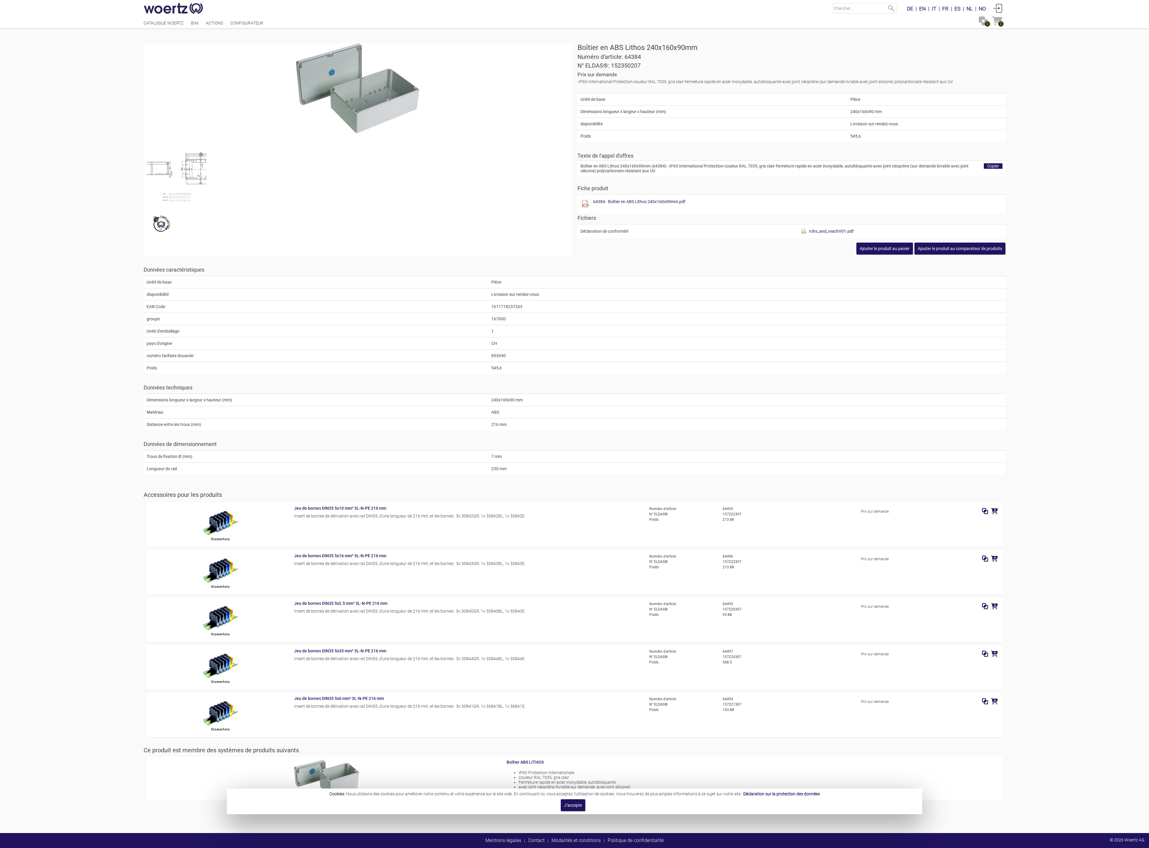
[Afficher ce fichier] (176, 172)
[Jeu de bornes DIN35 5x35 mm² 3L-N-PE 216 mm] (220, 684)
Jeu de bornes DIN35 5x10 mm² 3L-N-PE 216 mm (340, 508)
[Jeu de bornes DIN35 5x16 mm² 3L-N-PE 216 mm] (220, 589)
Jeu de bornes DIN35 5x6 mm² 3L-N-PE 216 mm (339, 698)
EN (922, 9)
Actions (214, 23)
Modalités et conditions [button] (576, 840)
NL (969, 9)
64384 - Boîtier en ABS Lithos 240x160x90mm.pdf (639, 201)
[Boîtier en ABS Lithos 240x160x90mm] (358, 88)
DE (910, 9)
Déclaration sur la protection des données (781, 793)
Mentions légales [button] (503, 840)
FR (945, 9)
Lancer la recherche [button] (891, 8)
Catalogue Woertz (163, 23)
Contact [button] (536, 840)
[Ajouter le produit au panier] (994, 511)
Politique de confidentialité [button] (636, 840)
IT (934, 9)
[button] (959, 249)
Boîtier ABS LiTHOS (525, 762)
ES (957, 9)
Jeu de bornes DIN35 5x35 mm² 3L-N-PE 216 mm (340, 650)
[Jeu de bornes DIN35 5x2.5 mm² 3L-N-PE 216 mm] (220, 636)
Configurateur (246, 23)
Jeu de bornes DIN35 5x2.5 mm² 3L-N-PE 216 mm (340, 603)
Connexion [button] (997, 8)
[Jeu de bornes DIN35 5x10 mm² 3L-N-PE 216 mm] (220, 541)
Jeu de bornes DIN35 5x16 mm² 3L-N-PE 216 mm (340, 555)
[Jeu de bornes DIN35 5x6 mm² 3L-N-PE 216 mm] (220, 732)
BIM (194, 23)
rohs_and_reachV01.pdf (831, 231)
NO (982, 9)
